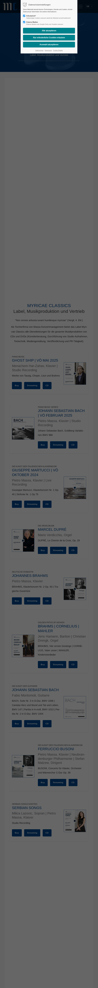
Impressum (48, 50)
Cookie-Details (58, 50)
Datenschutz (39, 50)
